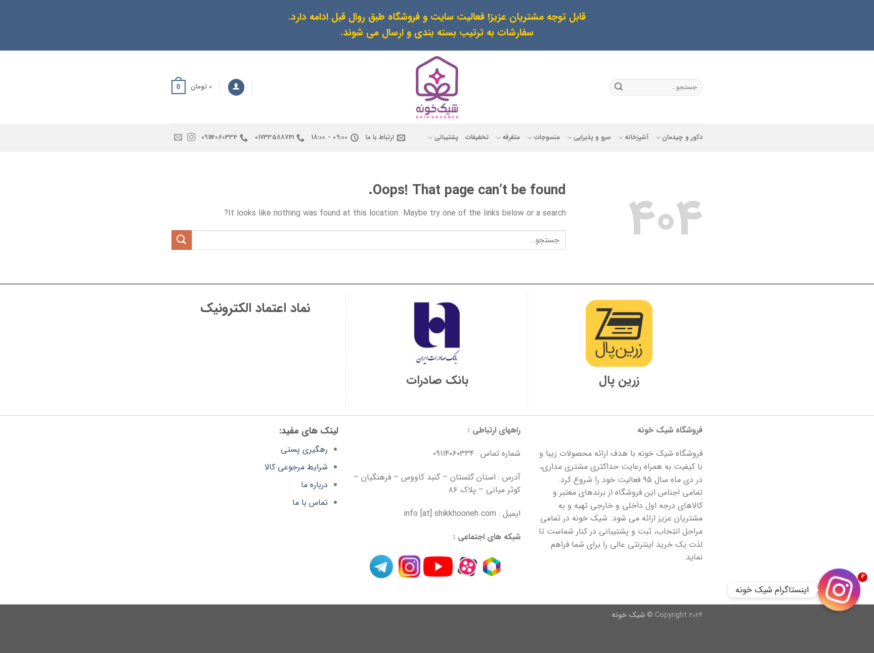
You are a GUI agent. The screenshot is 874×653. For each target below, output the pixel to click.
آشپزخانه (636, 138)
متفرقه (511, 138)
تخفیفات (477, 138)
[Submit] (618, 87)
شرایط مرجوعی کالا (296, 467)
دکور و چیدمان (682, 138)
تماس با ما (310, 502)
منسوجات (546, 138)
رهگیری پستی (304, 449)
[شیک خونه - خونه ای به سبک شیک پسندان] (437, 87)
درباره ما (314, 484)
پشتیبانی (446, 138)
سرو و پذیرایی (592, 138)
